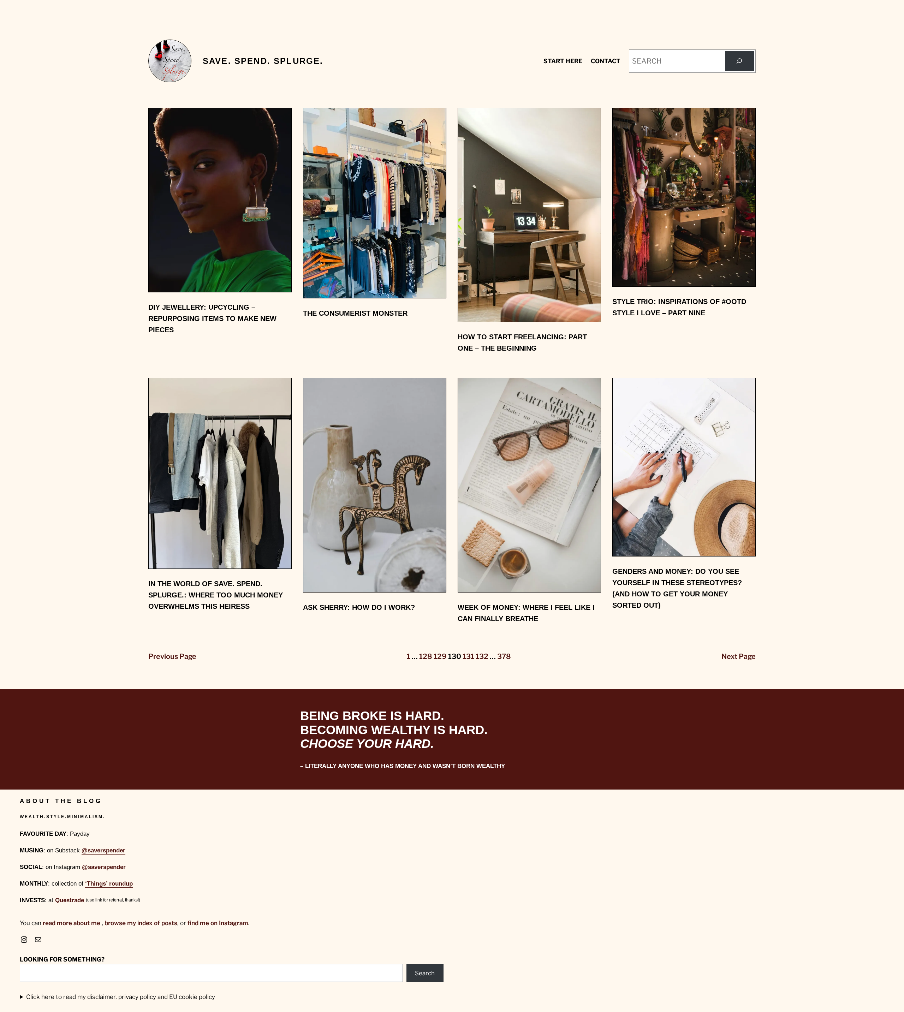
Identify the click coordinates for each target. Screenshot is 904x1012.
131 (468, 656)
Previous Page (172, 656)
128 (425, 656)
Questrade (69, 900)
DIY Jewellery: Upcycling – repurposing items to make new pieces (212, 318)
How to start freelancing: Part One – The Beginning (522, 342)
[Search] (739, 61)
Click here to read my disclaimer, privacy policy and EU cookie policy (120, 996)
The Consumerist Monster (355, 313)
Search (425, 973)
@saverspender (103, 850)
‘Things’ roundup (109, 883)
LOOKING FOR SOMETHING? (62, 959)
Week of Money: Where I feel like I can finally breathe (526, 613)
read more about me (72, 923)
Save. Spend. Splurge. (263, 61)
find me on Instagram (218, 923)
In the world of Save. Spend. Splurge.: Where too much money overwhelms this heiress (215, 595)
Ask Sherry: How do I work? (359, 607)
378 (504, 656)
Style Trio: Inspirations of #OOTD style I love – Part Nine (679, 307)
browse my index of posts (141, 923)
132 (482, 656)
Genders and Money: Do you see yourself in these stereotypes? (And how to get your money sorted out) (677, 588)
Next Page (738, 656)
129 (440, 656)
